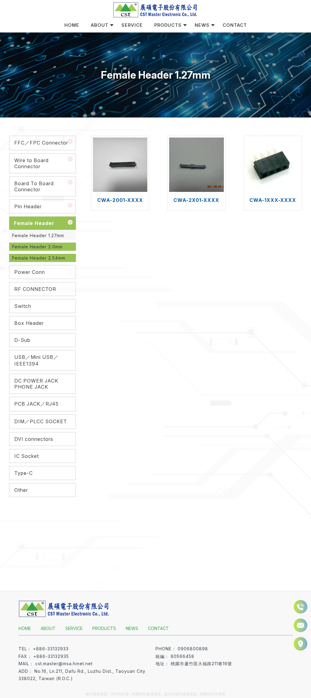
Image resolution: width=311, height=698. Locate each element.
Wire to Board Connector (31, 163)
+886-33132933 (51, 648)
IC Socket (26, 456)
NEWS (202, 25)
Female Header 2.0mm (37, 246)
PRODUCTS (168, 25)
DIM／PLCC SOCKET (40, 421)
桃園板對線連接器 (146, 694)
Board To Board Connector (34, 186)
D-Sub (22, 340)
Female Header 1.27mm (38, 235)
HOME (71, 25)
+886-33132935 (51, 656)
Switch (22, 306)
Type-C (23, 473)
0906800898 (193, 648)
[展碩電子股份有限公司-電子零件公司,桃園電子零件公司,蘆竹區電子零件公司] (155, 9)
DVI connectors (33, 439)
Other (21, 490)
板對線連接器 (97, 694)
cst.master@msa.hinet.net (64, 663)
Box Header (29, 323)
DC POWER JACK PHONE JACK (36, 384)
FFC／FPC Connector (41, 143)
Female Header (34, 223)
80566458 (182, 656)
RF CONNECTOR (35, 289)
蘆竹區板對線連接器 (180, 694)
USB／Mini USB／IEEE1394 (36, 360)
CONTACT (235, 25)
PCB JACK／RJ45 (36, 404)
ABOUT (99, 25)
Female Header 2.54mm (38, 257)
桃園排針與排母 (212, 694)
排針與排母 (120, 694)
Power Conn (29, 272)
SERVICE (132, 25)
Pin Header (28, 206)
